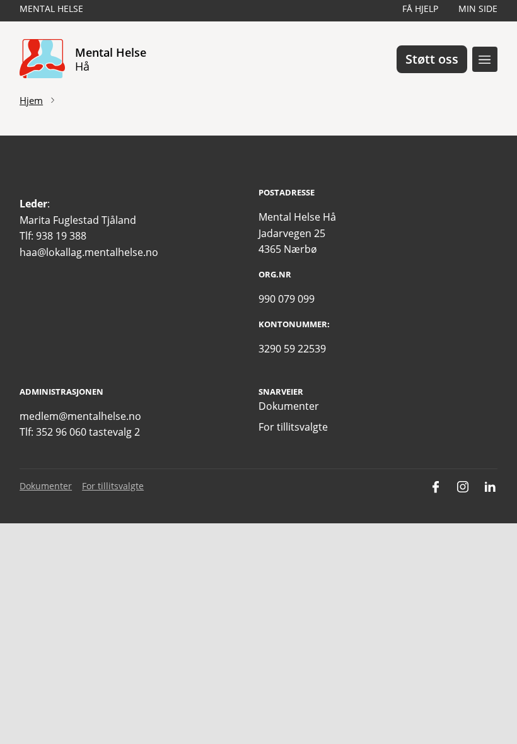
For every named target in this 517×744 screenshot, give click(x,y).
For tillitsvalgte (293, 427)
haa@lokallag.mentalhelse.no (89, 252)
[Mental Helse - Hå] (42, 59)
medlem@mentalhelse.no (80, 416)
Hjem (31, 100)
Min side (477, 9)
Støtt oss (431, 58)
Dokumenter (288, 406)
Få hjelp (420, 9)
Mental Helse (51, 9)
